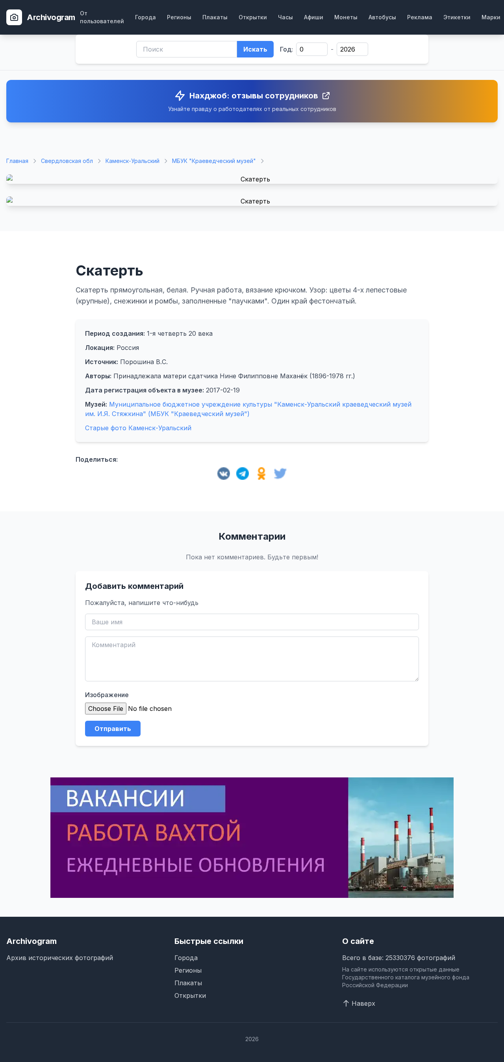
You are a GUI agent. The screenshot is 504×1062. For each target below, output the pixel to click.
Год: (286, 49)
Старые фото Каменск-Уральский (138, 428)
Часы (285, 17)
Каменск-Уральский (132, 160)
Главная (17, 160)
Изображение (107, 695)
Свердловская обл (67, 160)
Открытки (253, 17)
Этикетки (457, 17)
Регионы (179, 17)
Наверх (363, 1003)
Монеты (346, 17)
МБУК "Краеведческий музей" (214, 160)
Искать (255, 49)
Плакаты (215, 17)
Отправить (112, 729)
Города (145, 17)
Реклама (419, 17)
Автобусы (382, 17)
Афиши (313, 17)
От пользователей (102, 17)
